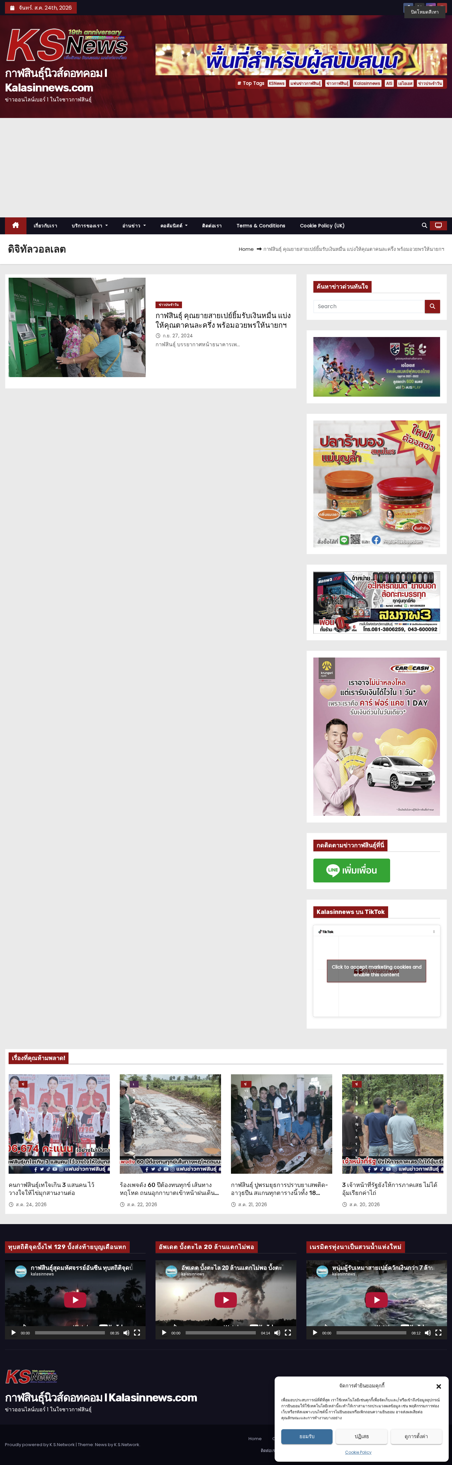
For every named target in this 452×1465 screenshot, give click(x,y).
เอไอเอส (405, 83)
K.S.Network (126, 1444)
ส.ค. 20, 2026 (364, 1204)
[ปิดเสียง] (126, 1332)
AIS (389, 83)
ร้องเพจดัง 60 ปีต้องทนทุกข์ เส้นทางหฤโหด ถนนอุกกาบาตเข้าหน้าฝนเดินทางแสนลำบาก (167, 1193)
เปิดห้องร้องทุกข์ (134, 1085)
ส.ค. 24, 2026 (31, 1204)
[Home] (15, 225)
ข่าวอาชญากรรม (356, 1085)
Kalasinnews (367, 83)
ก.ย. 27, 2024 (178, 335)
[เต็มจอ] (137, 1332)
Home (246, 249)
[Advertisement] (226, 167)
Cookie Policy (358, 1452)
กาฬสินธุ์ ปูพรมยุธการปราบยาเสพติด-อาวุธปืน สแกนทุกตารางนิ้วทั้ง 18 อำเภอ (279, 1193)
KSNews (277, 83)
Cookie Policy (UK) (322, 225)
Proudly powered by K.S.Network (40, 1444)
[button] (438, 1385)
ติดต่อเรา (212, 225)
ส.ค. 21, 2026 (252, 1204)
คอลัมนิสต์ (172, 225)
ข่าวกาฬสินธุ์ (337, 83)
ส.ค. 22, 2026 (142, 1204)
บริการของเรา (88, 225)
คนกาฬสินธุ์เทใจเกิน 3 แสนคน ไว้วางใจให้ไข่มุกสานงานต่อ (51, 1189)
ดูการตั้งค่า (416, 1436)
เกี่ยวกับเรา (46, 225)
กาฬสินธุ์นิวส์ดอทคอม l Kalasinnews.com (101, 1397)
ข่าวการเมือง (23, 1085)
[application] (75, 1299)
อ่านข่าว (132, 225)
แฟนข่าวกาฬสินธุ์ (306, 83)
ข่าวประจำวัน (430, 83)
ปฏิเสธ (362, 1436)
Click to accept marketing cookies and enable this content (377, 971)
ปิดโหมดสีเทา (425, 12)
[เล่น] (13, 1332)
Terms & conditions (261, 225)
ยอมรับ (307, 1436)
